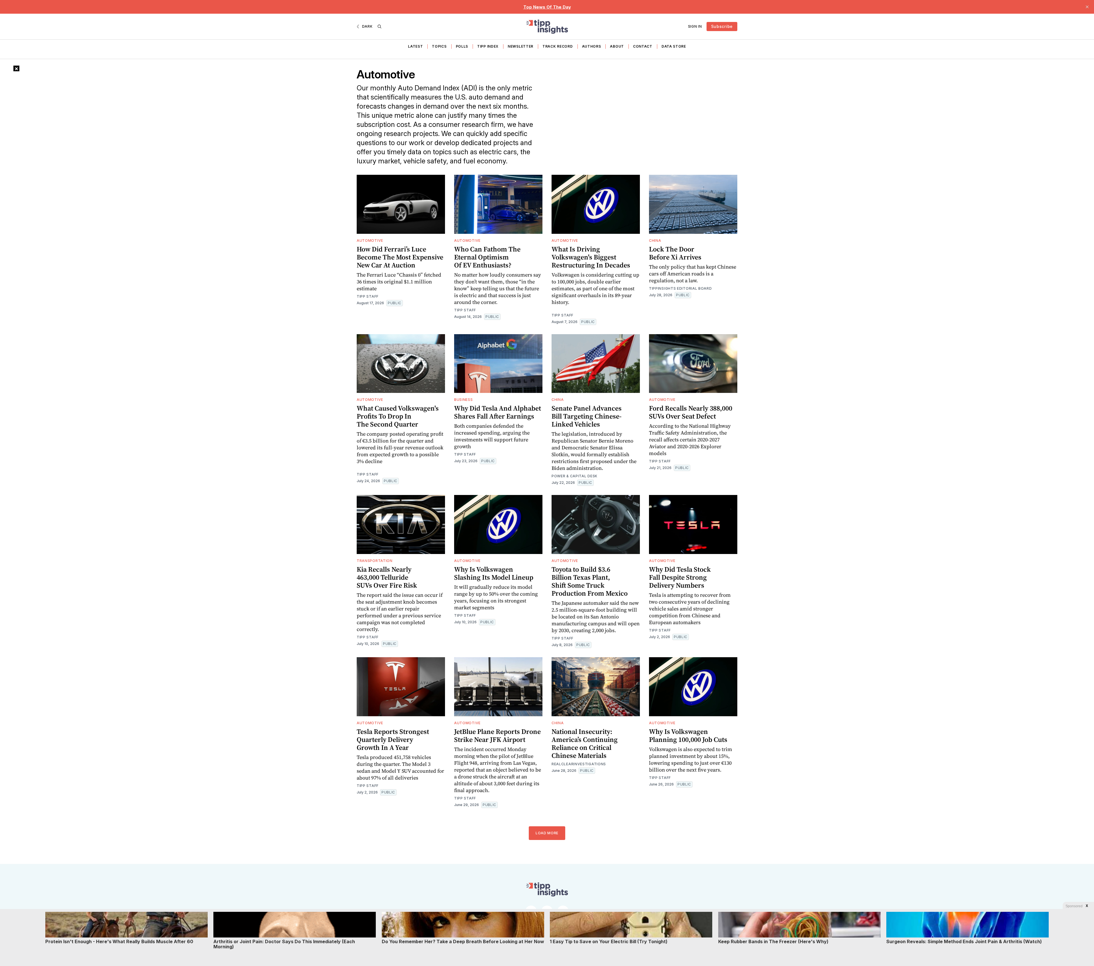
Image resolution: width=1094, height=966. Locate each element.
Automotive (370, 240)
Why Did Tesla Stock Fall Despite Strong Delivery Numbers (680, 577)
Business (463, 399)
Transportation (375, 561)
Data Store (674, 46)
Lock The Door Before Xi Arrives (675, 253)
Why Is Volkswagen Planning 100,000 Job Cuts (688, 735)
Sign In (695, 26)
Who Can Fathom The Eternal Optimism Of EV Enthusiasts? (487, 257)
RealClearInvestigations (579, 764)
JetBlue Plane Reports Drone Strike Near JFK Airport (497, 735)
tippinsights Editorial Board (680, 288)
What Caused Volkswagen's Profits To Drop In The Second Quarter (398, 416)
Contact (642, 46)
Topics (439, 46)
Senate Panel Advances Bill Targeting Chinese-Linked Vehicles (587, 416)
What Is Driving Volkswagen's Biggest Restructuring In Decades (591, 257)
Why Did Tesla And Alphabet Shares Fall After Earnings (497, 412)
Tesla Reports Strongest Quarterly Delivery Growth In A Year (393, 739)
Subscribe (722, 26)
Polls (462, 46)
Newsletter (520, 46)
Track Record (557, 46)
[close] (1087, 6)
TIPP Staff (368, 296)
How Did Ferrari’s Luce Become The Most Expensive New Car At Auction (400, 257)
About (617, 46)
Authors (591, 46)
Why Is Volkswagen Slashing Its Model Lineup (493, 573)
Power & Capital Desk (574, 476)
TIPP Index (488, 46)
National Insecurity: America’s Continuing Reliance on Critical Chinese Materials (585, 743)
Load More (547, 833)
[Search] (379, 26)
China (655, 240)
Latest (415, 46)
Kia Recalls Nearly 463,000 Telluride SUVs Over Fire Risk (387, 577)
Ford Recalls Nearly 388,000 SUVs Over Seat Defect (690, 412)
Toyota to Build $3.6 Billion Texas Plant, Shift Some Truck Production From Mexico (590, 581)
